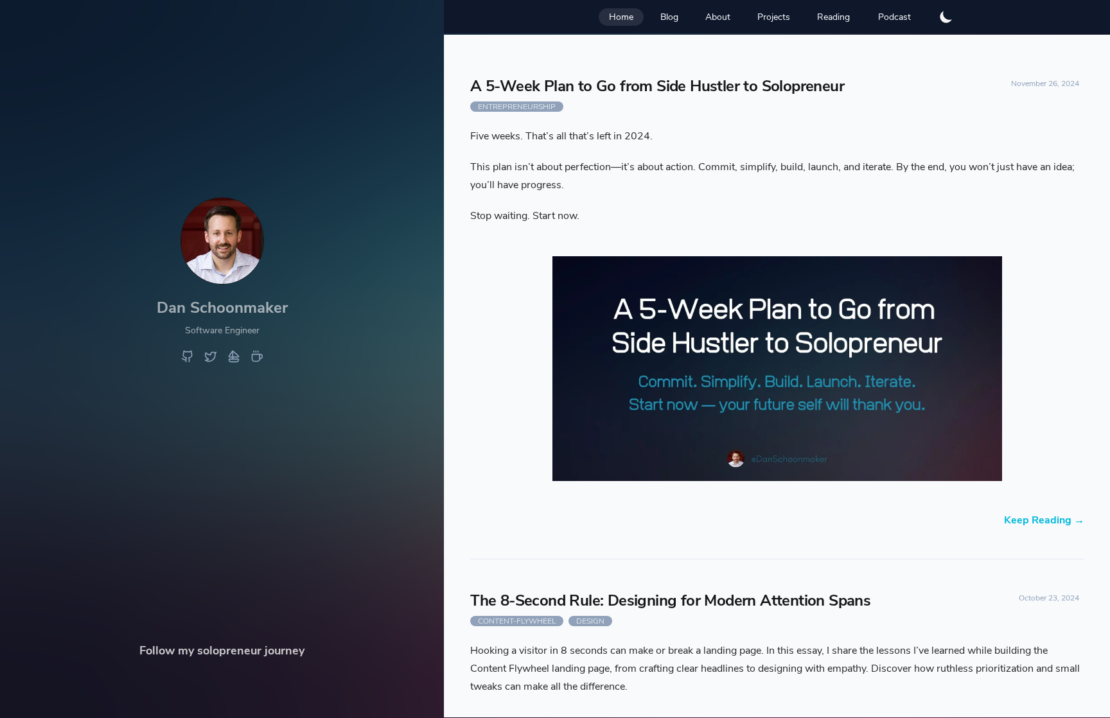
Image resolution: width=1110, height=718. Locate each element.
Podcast (894, 17)
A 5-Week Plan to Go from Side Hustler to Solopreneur (657, 86)
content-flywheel (517, 621)
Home (621, 17)
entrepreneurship (517, 106)
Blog (669, 17)
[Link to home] (222, 279)
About (717, 17)
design (590, 621)
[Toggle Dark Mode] (946, 16)
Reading (833, 17)
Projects (773, 17)
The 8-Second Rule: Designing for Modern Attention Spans (670, 600)
